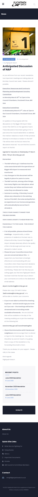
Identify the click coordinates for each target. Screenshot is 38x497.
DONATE (19, 410)
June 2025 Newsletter (13, 395)
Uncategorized (23, 59)
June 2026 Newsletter (13, 378)
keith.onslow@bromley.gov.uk (13, 293)
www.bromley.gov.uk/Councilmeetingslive (17, 326)
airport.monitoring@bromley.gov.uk (15, 286)
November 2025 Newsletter (15, 387)
